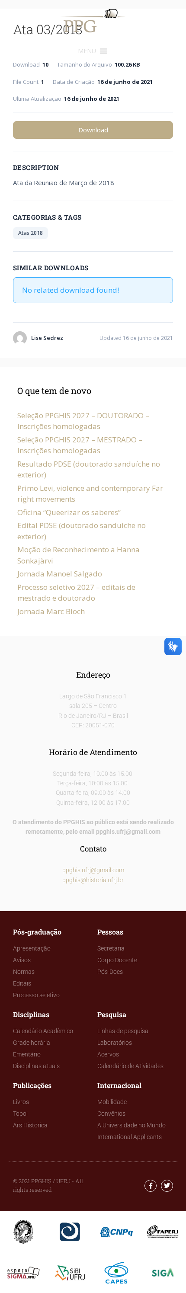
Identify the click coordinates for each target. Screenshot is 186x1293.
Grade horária (31, 1042)
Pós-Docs (110, 971)
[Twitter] (167, 1186)
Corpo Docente (117, 960)
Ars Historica (30, 1125)
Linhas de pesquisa (122, 1030)
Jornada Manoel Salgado (59, 574)
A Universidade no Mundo (131, 1125)
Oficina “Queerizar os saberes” (69, 512)
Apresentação (32, 948)
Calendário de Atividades (130, 1066)
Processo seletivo (36, 995)
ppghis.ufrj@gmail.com (93, 870)
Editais (22, 983)
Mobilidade (112, 1101)
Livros (21, 1101)
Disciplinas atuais (36, 1066)
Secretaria (111, 948)
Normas (24, 971)
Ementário (27, 1054)
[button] (87, 51)
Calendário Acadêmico (43, 1030)
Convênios (111, 1113)
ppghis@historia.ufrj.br (93, 880)
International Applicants (129, 1136)
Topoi (20, 1113)
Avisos (22, 960)
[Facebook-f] (150, 1186)
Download (93, 129)
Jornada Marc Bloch (51, 611)
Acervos (108, 1054)
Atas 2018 (30, 233)
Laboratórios (114, 1042)
